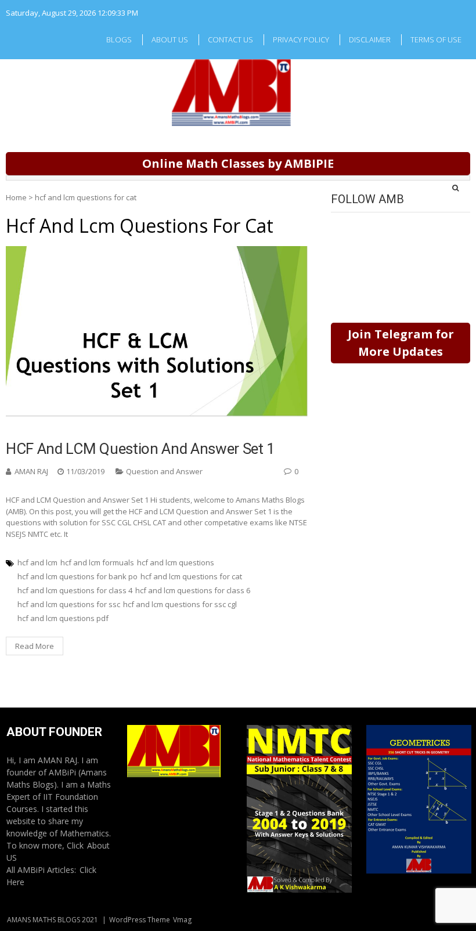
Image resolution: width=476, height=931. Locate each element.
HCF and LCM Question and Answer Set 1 (140, 448)
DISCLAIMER (370, 39)
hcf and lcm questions (175, 562)
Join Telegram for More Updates (401, 342)
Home (16, 197)
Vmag (182, 920)
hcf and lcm (37, 562)
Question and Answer (164, 471)
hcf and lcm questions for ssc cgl (180, 604)
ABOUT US (170, 39)
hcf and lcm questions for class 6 (192, 590)
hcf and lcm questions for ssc (68, 604)
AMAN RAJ (31, 471)
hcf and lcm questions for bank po (77, 576)
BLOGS (119, 39)
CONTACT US (230, 39)
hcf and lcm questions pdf (63, 618)
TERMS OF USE (435, 39)
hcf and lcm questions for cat (191, 576)
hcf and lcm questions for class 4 (74, 590)
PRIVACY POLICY (301, 39)
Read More (34, 646)
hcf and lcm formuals (97, 562)
